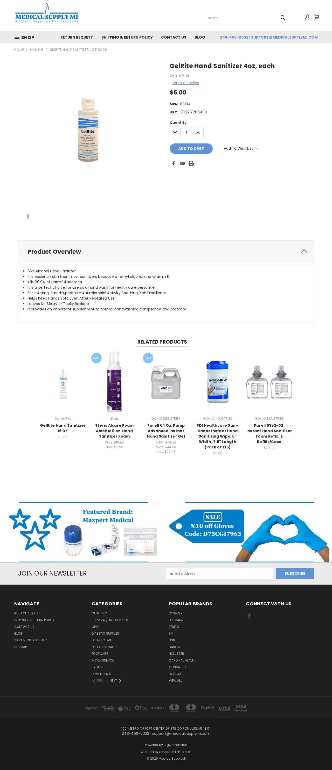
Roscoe (175, 674)
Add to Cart (63, 386)
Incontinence (103, 660)
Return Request (76, 37)
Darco (174, 647)
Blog (200, 37)
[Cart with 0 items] (316, 16)
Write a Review (185, 82)
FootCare (100, 653)
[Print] (191, 163)
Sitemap (20, 647)
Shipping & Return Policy (127, 37)
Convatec (177, 667)
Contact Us (173, 37)
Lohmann (176, 620)
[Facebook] (173, 163)
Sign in (20, 640)
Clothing (99, 613)
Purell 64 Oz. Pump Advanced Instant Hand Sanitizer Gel (166, 431)
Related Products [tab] (162, 341)
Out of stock (114, 386)
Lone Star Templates (175, 752)
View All (175, 680)
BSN (172, 640)
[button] (83, 532)
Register (39, 640)
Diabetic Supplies (105, 633)
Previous (318, 753)
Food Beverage (104, 647)
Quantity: (179, 122)
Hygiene (98, 667)
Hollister (176, 653)
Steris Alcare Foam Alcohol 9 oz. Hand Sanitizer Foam (114, 431)
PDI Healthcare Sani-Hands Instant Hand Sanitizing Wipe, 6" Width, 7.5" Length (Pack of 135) (218, 436)
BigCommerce (175, 745)
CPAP (95, 626)
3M (171, 633)
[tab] (166, 252)
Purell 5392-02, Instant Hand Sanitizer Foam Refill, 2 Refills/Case (269, 433)
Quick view (62, 376)
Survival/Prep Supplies (110, 620)
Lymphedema (101, 674)
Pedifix (174, 626)
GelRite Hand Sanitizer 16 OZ (63, 428)
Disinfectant (102, 640)
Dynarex (175, 613)
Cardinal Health (182, 660)
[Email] (182, 163)
